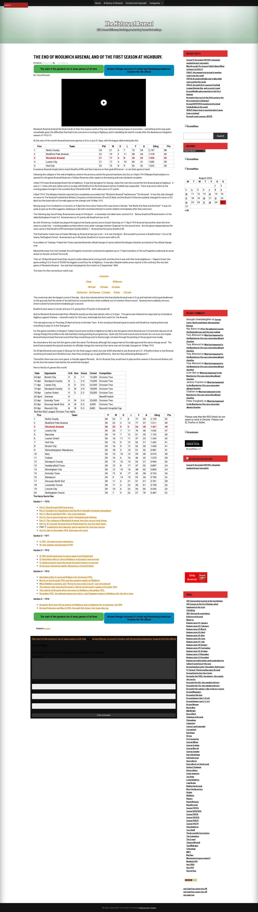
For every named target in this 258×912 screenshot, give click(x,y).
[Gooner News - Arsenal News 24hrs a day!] (191, 168)
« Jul (187, 210)
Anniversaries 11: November (197, 654)
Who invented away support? (198, 858)
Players (189, 798)
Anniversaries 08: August (196, 644)
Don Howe (190, 732)
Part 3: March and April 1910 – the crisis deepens (62, 513)
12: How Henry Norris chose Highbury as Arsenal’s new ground (69, 559)
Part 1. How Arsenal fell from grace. (56, 507)
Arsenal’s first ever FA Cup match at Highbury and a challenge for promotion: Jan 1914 (80, 604)
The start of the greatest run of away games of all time (59, 638)
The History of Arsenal (129, 23)
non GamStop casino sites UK (195, 888)
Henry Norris (191, 760)
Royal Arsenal (192, 804)
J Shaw (88, 281)
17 (186, 198)
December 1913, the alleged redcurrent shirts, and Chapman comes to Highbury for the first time (86, 593)
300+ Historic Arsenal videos (198, 613)
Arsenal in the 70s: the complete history (202, 685)
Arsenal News (192, 448)
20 (204, 198)
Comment (38, 656)
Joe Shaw (190, 776)
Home (98, 3)
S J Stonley (105, 292)
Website (36, 701)
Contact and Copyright (136, 3)
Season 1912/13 (192, 823)
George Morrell (192, 748)
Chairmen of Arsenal (194, 717)
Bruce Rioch (191, 713)
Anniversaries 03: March (196, 629)
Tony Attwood (62, 63)
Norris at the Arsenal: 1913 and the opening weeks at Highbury (69, 580)
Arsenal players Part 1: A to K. (198, 698)
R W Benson (117, 281)
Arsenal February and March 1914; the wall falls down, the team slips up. (74, 608)
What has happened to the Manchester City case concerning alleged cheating (205, 338)
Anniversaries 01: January (197, 622)
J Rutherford (81, 292)
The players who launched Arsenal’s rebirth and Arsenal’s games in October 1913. (78, 587)
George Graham (192, 745)
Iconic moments (192, 773)
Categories (155, 3)
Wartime (189, 855)
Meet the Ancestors (194, 789)
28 (210, 202)
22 (215, 198)
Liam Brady (191, 782)
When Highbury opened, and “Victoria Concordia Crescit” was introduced (74, 583)
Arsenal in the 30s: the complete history (202, 682)
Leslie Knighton (192, 779)
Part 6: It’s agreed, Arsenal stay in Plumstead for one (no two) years (72, 523)
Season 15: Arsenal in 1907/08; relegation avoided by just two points (203, 466)
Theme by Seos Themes (147, 907)
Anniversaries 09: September (198, 647)
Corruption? (191, 729)
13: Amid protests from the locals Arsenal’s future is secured (68, 562)
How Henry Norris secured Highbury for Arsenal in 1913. (66, 577)
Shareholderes (192, 826)
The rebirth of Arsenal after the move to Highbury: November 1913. (72, 590)
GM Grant (92, 286)
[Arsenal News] (191, 126)
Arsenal (47, 628)
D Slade (117, 292)
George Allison (192, 742)
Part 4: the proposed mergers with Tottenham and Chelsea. (68, 517)
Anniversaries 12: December (197, 657)
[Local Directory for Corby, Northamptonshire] (191, 880)
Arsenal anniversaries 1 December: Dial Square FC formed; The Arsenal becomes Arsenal (205, 668)
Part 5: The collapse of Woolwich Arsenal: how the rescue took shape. (73, 520)
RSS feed (208, 458)
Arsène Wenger (192, 704)
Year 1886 (190, 864)
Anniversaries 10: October (197, 651)
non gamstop (188, 894)
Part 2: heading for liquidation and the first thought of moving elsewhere (75, 510)
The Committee (192, 836)
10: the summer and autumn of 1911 (56, 544)
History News (192, 770)
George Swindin (192, 751)
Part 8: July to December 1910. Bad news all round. (63, 530)
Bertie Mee (190, 707)
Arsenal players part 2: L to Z (198, 701)
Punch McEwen (192, 801)
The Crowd (190, 839)
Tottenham (191, 848)
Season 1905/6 (192, 814)
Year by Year (191, 870)
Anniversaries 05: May (195, 635)
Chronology (191, 720)
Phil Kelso (190, 795)
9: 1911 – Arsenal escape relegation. (56, 541)
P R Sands (104, 286)
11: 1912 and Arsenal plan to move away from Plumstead (66, 556)
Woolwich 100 (192, 861)
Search (220, 136)
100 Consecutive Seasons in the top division (204, 600)
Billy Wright (191, 710)
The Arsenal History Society (197, 833)
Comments (190, 723)
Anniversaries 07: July (195, 641)
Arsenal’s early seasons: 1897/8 (199, 116)
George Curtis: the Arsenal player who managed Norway (203, 322)
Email (35, 692)
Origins (189, 792)
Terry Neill (190, 829)
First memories (192, 738)
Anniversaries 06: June (195, 638)
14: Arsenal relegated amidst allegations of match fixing (66, 565)
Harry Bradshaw (193, 754)
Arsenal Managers (193, 691)
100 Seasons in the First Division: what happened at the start (202, 606)
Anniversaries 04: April (195, 632)
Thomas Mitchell (193, 842)
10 (186, 194)
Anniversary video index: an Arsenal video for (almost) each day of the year (205, 662)
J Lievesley (104, 276)
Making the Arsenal (194, 786)
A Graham (116, 286)
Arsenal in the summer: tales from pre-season (205, 688)
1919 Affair (190, 610)
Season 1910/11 (192, 820)
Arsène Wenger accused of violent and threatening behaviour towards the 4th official (134, 638)
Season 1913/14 (192, 808)
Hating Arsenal (192, 757)
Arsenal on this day (194, 695)
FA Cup (189, 735)
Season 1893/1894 (193, 811)
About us (190, 619)
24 (186, 202)
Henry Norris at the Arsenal (197, 764)
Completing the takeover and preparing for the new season (76, 527)
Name (36, 682)
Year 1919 (190, 867)
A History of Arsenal (113, 3)
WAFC (188, 851)
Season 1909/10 (192, 817)
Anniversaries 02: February (197, 626)
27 (204, 202)
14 (210, 194)
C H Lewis (127, 292)
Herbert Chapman (193, 767)
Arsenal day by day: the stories (199, 673)
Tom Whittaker (192, 845)
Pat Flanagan (94, 292)
